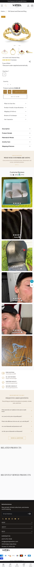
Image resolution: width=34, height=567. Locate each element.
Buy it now (15, 96)
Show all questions (17, 438)
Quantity (5, 81)
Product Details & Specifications (14, 107)
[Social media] (32, 285)
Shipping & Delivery (10, 111)
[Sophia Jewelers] (17, 5)
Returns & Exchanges (10, 115)
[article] (17, 192)
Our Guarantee (8, 119)
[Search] (6, 5)
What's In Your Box (9, 103)
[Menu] (2, 5)
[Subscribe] (29, 513)
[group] (4, 51)
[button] (32, 5)
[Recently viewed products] (32, 281)
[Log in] (28, 5)
